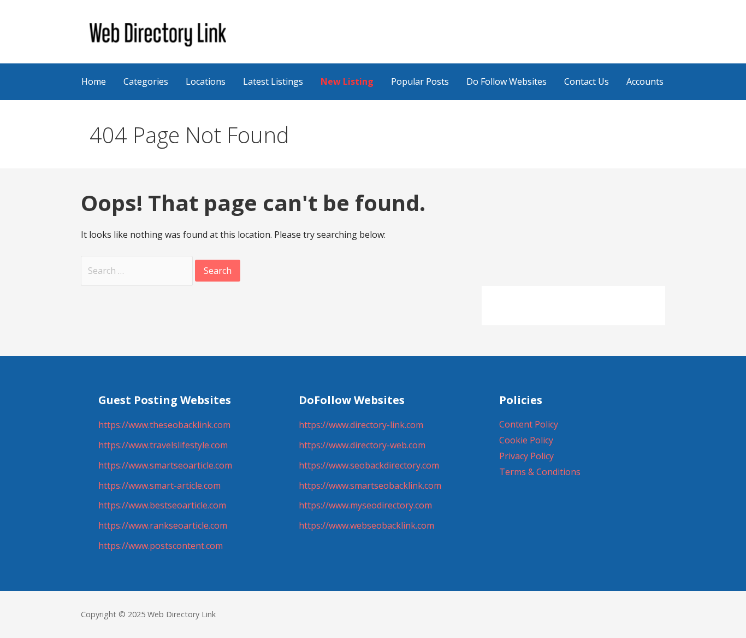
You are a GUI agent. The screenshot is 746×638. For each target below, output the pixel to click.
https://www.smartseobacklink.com (370, 485)
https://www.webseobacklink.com (366, 525)
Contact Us (586, 81)
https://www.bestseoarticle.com (162, 505)
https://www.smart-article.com (159, 485)
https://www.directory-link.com (361, 425)
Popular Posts (420, 81)
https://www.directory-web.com (362, 445)
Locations (206, 81)
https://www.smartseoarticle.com (165, 465)
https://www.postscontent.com (160, 546)
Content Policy (528, 424)
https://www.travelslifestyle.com (163, 445)
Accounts (645, 81)
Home (93, 81)
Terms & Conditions (540, 472)
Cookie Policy (526, 440)
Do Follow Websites (506, 81)
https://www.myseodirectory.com (365, 505)
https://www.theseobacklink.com (164, 425)
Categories (145, 81)
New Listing (347, 81)
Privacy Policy (526, 456)
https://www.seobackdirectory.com (369, 465)
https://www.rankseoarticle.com (162, 525)
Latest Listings (273, 81)
